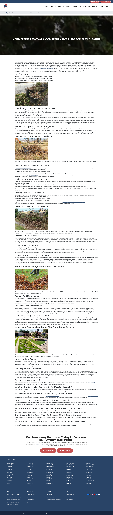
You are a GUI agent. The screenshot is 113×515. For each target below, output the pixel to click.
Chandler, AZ (9, 480)
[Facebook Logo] (87, 494)
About (101, 6)
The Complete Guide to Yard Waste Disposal (74, 202)
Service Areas (86, 6)
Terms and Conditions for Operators (95, 513)
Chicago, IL (9, 483)
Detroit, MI (29, 474)
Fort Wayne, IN (30, 478)
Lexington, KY (49, 469)
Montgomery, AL (70, 463)
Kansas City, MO (50, 466)
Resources (95, 6)
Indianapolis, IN (49, 463)
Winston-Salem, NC (90, 485)
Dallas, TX (29, 469)
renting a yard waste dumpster (45, 68)
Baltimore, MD (10, 472)
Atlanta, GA (9, 466)
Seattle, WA (89, 468)
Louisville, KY (49, 474)
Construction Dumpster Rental (14, 497)
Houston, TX (29, 485)
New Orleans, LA (70, 466)
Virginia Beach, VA (90, 480)
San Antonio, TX (90, 464)
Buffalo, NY (9, 478)
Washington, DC (90, 482)
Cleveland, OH (30, 463)
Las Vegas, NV (49, 468)
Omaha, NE (69, 472)
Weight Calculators (31, 494)
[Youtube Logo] (94, 494)
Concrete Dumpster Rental (13, 502)
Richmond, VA (89, 463)
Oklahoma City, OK (71, 471)
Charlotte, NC (10, 482)
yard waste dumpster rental (23, 168)
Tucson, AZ (88, 477)
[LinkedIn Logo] (96, 494)
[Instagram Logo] (92, 494)
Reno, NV (68, 485)
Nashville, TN (69, 464)
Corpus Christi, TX (31, 468)
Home (46, 6)
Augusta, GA (9, 468)
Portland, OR (69, 482)
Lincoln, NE (48, 471)
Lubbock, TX (49, 475)
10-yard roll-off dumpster (52, 396)
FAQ (27, 497)
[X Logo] (90, 494)
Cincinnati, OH (10, 485)
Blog (107, 6)
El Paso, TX (29, 477)
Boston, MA (9, 477)
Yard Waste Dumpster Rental (13, 499)
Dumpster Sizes (77, 6)
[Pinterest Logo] (99, 494)
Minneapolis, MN (50, 485)
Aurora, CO (9, 469)
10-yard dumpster (33, 175)
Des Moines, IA (30, 472)
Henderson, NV (30, 483)
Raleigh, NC (69, 483)
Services (68, 6)
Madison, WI (49, 477)
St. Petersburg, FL (90, 474)
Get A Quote (61, 6)
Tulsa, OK (88, 478)
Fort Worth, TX (30, 480)
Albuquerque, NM (10, 463)
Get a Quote (49, 494)
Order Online (53, 6)
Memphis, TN (49, 478)
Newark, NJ (69, 469)
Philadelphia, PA (70, 475)
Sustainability (70, 499)
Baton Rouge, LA (10, 474)
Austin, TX (9, 471)
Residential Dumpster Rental (13, 494)
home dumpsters (92, 382)
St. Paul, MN (89, 472)
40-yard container (93, 396)
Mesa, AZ (48, 480)
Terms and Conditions (80, 513)
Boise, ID (8, 475)
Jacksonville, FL (49, 464)
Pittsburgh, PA (70, 478)
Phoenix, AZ (69, 477)
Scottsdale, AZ (89, 466)
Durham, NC (29, 475)
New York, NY (69, 468)
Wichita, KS (88, 483)
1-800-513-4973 (40, 444)
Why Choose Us (70, 494)
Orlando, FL (69, 474)
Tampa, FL (88, 475)
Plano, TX (69, 480)
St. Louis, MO (89, 471)
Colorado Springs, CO (31, 464)
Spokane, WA (89, 469)
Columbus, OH (30, 466)
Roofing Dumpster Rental (12, 504)
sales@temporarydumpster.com (53, 499)
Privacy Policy (71, 513)
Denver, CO (29, 471)
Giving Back (69, 497)
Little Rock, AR (49, 472)
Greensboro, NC (30, 482)
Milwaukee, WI (49, 483)
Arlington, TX (9, 464)
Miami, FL (48, 482)
